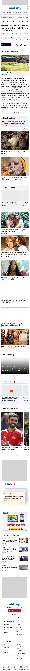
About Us (6, 644)
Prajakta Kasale (4, 35)
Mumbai (6, 624)
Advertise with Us (9, 650)
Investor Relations (22, 653)
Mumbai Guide (20, 634)
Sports (18, 624)
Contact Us (7, 647)
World (6, 632)
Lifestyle (18, 627)
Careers (6, 652)
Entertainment (8, 627)
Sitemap (19, 658)
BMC (14, 88)
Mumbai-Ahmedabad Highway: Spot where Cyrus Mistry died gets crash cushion (14, 123)
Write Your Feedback (14, 610)
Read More (16, 112)
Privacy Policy (8, 655)
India (5, 630)
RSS (18, 656)
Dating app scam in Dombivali (16, 17)
